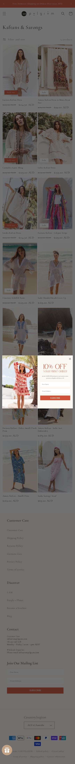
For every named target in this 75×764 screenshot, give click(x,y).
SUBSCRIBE (55, 398)
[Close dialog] (70, 359)
